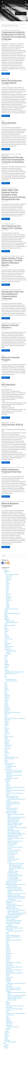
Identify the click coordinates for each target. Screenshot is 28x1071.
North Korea (7, 713)
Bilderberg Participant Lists (12, 622)
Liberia (7, 589)
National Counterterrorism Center (15, 997)
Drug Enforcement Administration (15, 905)
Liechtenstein (7, 695)
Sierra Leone (9, 600)
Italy (5, 682)
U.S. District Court (10, 1015)
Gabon (7, 585)
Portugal (6, 731)
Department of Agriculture (9, 188)
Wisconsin (8, 1028)
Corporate (6, 637)
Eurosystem (8, 654)
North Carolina (9, 985)
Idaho (7, 943)
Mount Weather (8, 123)
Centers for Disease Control (12, 796)
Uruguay (6, 1031)
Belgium (6, 616)
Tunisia (7, 606)
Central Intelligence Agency (12, 797)
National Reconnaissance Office (14, 835)
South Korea (7, 748)
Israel (5, 677)
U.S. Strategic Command (12, 877)
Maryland (8, 952)
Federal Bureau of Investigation (13, 923)
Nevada (7, 976)
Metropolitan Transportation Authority (16, 983)
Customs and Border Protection (14, 889)
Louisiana (8, 950)
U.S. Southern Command (12, 874)
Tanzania (8, 604)
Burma (5, 628)
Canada (6, 631)
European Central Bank (11, 651)
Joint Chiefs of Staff (11, 826)
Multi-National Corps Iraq (13, 830)
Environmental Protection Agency (13, 920)
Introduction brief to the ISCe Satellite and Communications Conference (12, 295)
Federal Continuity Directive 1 (10, 326)
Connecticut (8, 805)
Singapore (6, 743)
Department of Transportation (13, 916)
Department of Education (11, 881)
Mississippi (8, 958)
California (8, 791)
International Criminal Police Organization (14, 672)
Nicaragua (6, 710)
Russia (5, 739)
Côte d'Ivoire (9, 579)
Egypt (7, 582)
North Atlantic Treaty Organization (12, 712)
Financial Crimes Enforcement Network (16, 910)
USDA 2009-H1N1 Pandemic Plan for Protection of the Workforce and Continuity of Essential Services (13, 194)
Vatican (6, 1034)
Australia (6, 610)
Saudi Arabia (7, 740)
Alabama (8, 781)
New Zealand (7, 709)
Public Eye (5, 1046)
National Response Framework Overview (11, 470)
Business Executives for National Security (13, 256)
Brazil (5, 627)
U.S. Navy (9, 862)
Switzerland (7, 752)
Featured (6, 1045)
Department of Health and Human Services (15, 884)
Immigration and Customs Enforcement (16, 893)
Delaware (8, 806)
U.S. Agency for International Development (15, 1013)
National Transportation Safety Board (14, 973)
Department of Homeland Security (11, 289)
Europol (8, 652)
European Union (8, 649)
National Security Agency (13, 836)
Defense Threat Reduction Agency (15, 823)
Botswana (8, 577)
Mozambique (9, 597)
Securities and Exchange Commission (14, 1009)
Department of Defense (8, 422)
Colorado (8, 800)
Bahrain (6, 612)
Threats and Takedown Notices (11, 757)
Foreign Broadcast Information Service (16, 799)
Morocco (8, 595)
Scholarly (6, 742)
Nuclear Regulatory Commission (13, 988)
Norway (6, 715)
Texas (7, 1012)
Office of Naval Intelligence (15, 866)
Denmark (6, 645)
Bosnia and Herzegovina (10, 625)
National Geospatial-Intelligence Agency (16, 833)
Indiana (7, 946)
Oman (5, 716)
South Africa (7, 746)
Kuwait (6, 688)
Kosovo (6, 686)
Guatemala (6, 664)
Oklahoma (8, 1003)
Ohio (7, 1001)
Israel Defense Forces (11, 679)
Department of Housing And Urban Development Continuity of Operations (12, 159)
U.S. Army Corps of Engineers (14, 850)
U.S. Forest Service (11, 809)
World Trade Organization (10, 1041)
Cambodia (6, 630)
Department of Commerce (12, 811)
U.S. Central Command (12, 853)
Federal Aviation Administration (13, 922)
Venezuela (6, 1036)
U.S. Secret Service (11, 899)
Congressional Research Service (10, 30)
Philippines (7, 728)
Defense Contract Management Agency (16, 817)
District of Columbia (10, 919)
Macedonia (6, 699)
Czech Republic (7, 643)
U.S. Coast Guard (11, 854)
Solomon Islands (8, 745)
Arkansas (8, 785)
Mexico (6, 703)
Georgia (6, 660)
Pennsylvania (9, 1007)
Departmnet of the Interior (12, 917)
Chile (5, 633)
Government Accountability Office (13, 940)
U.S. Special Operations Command (15, 875)
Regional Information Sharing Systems (16, 896)
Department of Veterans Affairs (14, 824)
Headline (6, 1047)
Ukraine (6, 761)
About (17, 13)
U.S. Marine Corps (11, 860)
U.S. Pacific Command (12, 872)
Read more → (6, 73)
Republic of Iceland (8, 736)
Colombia (6, 636)
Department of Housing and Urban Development (11, 155)
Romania (6, 737)
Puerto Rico (7, 733)
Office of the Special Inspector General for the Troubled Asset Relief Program (17, 913)
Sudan (7, 603)
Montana (8, 961)
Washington (8, 1021)
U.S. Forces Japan (11, 857)
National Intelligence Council (14, 998)
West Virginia (9, 1023)
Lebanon (6, 694)
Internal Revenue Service (13, 911)
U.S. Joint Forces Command (13, 859)
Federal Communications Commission (14, 928)
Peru (5, 727)
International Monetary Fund (11, 673)
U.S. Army (9, 848)
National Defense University (13, 832)
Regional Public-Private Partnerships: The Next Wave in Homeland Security (12, 261)
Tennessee (8, 1010)
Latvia (5, 692)
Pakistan (6, 721)
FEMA (2, 121)
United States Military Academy (14, 880)
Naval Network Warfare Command (16, 863)
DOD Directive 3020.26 (12, 424)
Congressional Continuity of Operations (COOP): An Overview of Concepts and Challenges (13, 35)
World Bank (7, 1040)
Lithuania (6, 697)
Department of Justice (11, 904)
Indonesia (6, 670)
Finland (6, 655)
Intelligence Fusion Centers (13, 895)
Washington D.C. (10, 1022)
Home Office (8, 767)
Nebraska (8, 974)
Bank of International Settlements (12, 613)
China (5, 634)
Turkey (5, 760)
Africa (5, 573)
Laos (5, 691)
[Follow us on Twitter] (5, 563)
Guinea (7, 586)
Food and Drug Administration (13, 935)
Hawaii (7, 941)
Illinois (7, 944)
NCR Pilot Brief (8, 384)
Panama (6, 724)
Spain (5, 749)
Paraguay (6, 725)
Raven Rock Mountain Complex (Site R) (11, 81)
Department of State (10, 907)
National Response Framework (10, 504)
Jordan (5, 685)
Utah (7, 1016)
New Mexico (8, 980)
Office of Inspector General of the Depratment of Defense (15, 841)
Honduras (6, 666)
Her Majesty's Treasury (11, 766)
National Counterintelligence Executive (16, 995)
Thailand (6, 755)
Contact (23, 13)
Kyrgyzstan (7, 690)
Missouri (8, 959)
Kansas (7, 947)
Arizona (7, 784)
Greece (6, 663)
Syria (5, 754)
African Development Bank (12, 574)
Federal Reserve (9, 929)
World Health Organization (12, 778)
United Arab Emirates (9, 763)
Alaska (7, 782)
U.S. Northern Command (8, 224)
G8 (5, 658)
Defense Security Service (13, 821)
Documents (5, 570)
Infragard (9, 925)
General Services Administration (13, 937)
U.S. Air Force (10, 845)
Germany (6, 661)
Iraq (5, 676)
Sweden (6, 751)
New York (8, 982)
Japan (5, 683)
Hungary (6, 667)
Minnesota (8, 956)
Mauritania (8, 594)
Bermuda (6, 618)
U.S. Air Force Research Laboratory (15, 847)
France (5, 657)
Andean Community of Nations (11, 609)
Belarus (6, 615)
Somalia (8, 601)
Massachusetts (9, 953)
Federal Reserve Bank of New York (15, 931)
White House (9, 1025)
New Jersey (8, 979)
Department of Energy (11, 883)
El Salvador (7, 648)
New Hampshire (9, 977)
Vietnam (6, 1038)
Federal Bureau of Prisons (12, 926)
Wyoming (8, 1029)
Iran (5, 675)
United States (5, 78)
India (5, 668)
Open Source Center (12, 1000)
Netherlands (7, 708)
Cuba (5, 640)
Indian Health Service (12, 886)
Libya (7, 591)
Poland (6, 730)
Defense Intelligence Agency (13, 818)
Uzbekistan (6, 1032)
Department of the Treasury (12, 908)
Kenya (7, 588)
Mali (7, 592)
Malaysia (6, 701)
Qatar (5, 734)
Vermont (8, 1018)
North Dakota (9, 986)
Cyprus (6, 642)
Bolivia (6, 624)
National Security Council (13, 1027)
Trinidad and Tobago (9, 758)
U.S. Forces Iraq (10, 856)
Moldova (6, 706)
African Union (9, 576)
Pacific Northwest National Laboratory (14, 1006)
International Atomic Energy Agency (14, 770)
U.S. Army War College (12, 851)
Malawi (6, 700)
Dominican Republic (9, 646)
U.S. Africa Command (12, 844)
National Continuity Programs (10, 358)
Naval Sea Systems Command (15, 865)
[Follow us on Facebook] (2, 563)
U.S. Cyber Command (13, 878)
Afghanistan (7, 571)
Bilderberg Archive (10, 621)
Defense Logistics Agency (13, 820)
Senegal (8, 598)
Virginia (8, 1019)
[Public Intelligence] (14, 7)
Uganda (7, 607)
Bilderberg (6, 619)
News (4, 1043)
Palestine (6, 722)
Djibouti (8, 580)
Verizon (6, 1037)
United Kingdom (8, 764)
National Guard (9, 965)
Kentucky (8, 949)
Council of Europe (8, 639)
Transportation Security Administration (16, 898)
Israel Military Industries (11, 681)
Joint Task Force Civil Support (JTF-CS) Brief (11, 227)
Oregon (7, 1004)
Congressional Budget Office (12, 802)
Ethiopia (8, 583)
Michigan (6, 704)
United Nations (7, 769)
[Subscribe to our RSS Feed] (8, 563)
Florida (7, 934)
